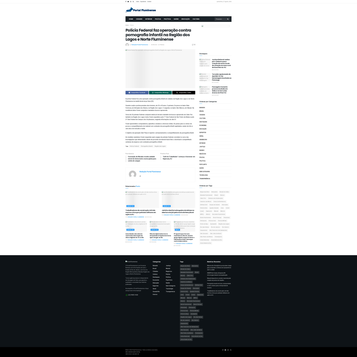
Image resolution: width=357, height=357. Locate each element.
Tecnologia (203, 175)
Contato (149, 1)
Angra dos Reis (204, 192)
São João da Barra (215, 233)
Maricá (223, 211)
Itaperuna (209, 211)
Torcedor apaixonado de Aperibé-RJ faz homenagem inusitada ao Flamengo (221, 77)
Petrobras (227, 217)
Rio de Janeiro (215, 227)
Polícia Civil (212, 221)
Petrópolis (203, 221)
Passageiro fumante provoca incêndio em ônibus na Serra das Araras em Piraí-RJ (220, 90)
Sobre (137, 1)
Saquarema (203, 230)
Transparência (204, 179)
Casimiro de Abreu (205, 201)
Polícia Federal (134, 146)
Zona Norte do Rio (216, 240)
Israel (202, 211)
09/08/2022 (154, 45)
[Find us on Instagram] (130, 1)
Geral (201, 136)
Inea (222, 208)
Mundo (201, 150)
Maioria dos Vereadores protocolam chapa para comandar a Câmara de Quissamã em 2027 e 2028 (219, 268)
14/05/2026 (177, 245)
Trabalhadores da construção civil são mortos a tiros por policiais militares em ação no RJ (141, 212)
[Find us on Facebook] (222, 350)
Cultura (196, 19)
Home (131, 19)
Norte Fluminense (205, 217)
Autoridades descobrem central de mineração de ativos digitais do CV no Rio (135, 235)
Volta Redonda (204, 240)
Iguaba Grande (214, 208)
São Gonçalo (204, 233)
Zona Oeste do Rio (205, 243)
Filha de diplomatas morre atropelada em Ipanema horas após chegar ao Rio (160, 235)
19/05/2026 (153, 242)
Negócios (202, 154)
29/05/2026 (149, 217)
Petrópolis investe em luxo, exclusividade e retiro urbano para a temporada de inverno (219, 286)
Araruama (214, 192)
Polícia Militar (222, 221)
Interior (148, 19)
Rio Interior (225, 227)
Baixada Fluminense (206, 195)
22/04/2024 (215, 95)
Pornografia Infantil (147, 146)
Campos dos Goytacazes (215, 198)
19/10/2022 (215, 82)
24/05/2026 (129, 242)
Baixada (202, 108)
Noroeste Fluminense (218, 214)
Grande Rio (130, 206)
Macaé (216, 211)
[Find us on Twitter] (133, 1)
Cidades (139, 19)
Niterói (208, 214)
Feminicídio (203, 208)
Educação (185, 19)
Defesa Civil (203, 205)
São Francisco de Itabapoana (218, 230)
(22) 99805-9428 (133, 295)
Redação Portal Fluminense (140, 45)
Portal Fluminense (137, 350)
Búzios (222, 195)
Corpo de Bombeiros (220, 201)
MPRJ (202, 214)
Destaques (203, 122)
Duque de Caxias (215, 205)
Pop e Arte (203, 164)
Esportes (202, 133)
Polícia (158, 19)
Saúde (176, 19)
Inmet (227, 208)
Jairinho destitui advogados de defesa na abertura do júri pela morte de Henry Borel (178, 211)
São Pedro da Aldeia (206, 237)
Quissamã (213, 224)
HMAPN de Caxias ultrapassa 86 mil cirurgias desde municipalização (217, 274)
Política (167, 19)
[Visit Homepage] (141, 10)
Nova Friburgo (217, 217)
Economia (202, 125)
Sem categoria (204, 172)
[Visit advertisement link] (215, 36)
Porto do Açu (204, 224)
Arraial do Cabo (224, 192)
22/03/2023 (215, 70)
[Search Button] (228, 19)
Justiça (202, 147)
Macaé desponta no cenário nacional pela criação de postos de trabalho (219, 279)
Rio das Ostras (204, 227)
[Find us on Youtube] (128, 1)
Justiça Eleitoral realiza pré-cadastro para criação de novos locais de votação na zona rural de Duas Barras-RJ (221, 63)
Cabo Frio (203, 198)
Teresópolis (218, 237)
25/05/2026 (185, 215)
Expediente (143, 1)
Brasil (177, 230)
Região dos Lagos (160, 146)
